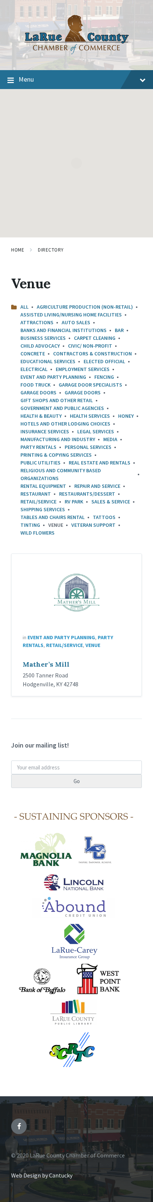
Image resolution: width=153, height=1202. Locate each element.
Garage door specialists (90, 384)
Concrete (32, 353)
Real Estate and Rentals (99, 462)
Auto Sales (76, 322)
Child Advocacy (40, 345)
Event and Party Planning (53, 377)
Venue (92, 645)
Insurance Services (44, 431)
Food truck (35, 384)
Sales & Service (110, 501)
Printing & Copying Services (56, 454)
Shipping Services (42, 509)
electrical (34, 369)
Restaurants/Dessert (87, 493)
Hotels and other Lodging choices (65, 423)
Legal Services (95, 431)
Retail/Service (38, 501)
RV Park (74, 501)
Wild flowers (37, 532)
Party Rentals (38, 447)
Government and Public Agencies (62, 408)
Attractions (36, 322)
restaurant (35, 493)
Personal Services (88, 447)
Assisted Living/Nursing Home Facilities (71, 314)
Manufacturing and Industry (57, 439)
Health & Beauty (41, 416)
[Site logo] (76, 55)
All (24, 306)
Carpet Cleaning (94, 338)
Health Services (90, 416)
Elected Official (104, 361)
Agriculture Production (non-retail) (85, 306)
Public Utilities (40, 462)
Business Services (43, 338)
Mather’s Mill (46, 664)
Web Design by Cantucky (41, 1175)
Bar (119, 330)
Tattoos (104, 517)
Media (110, 439)
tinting (30, 525)
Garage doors (38, 392)
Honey (126, 416)
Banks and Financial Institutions (63, 330)
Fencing (104, 377)
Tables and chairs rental (52, 517)
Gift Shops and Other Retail (56, 400)
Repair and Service (97, 486)
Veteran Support (93, 525)
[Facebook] (19, 1126)
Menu (26, 79)
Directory (51, 250)
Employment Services (83, 369)
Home (17, 250)
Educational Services (47, 361)
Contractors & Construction (92, 353)
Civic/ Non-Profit (90, 345)
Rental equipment (43, 486)
